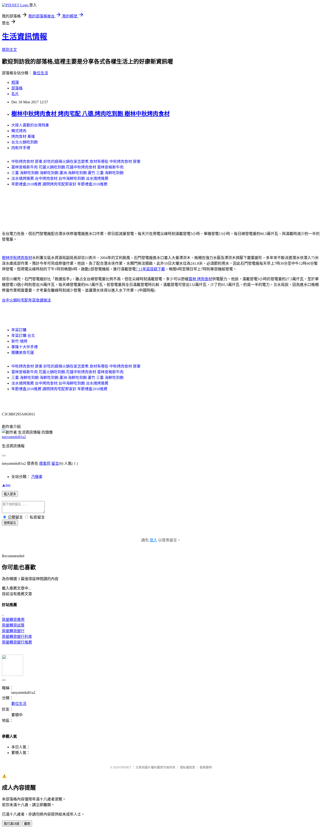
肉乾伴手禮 (20, 148)
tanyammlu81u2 (14, 437)
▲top (6, 485)
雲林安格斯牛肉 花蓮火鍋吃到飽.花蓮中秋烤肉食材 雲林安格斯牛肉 (67, 167)
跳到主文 (9, 50)
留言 (55, 463)
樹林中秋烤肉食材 (17, 258)
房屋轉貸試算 (13, 625)
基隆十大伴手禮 (24, 347)
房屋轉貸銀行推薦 (17, 642)
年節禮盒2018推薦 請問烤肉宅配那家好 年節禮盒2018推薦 (59, 184)
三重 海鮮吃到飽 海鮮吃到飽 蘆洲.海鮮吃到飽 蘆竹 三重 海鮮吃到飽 (67, 173)
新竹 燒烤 (19, 341)
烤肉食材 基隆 (23, 136)
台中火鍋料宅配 (15, 300)
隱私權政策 (187, 767)
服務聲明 (206, 767)
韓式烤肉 (18, 131)
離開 (27, 823)
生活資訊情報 (24, 36)
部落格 (17, 88)
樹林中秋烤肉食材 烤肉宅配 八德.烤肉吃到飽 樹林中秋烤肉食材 (90, 114)
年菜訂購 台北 (23, 336)
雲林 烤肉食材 (200, 279)
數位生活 (40, 73)
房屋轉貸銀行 (13, 631)
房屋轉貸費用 (13, 620)
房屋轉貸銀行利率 (17, 637)
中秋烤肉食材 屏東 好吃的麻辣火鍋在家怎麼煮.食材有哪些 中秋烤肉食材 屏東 (75, 161)
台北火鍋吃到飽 (24, 142)
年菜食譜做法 (39, 300)
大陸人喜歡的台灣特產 (30, 125)
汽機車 (36, 477)
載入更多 (10, 494)
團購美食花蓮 (22, 353)
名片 (15, 94)
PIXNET (125, 767)
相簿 (15, 82)
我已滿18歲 (11, 823)
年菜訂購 (18, 330)
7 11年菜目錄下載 (150, 269)
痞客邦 (44, 463)
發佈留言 (10, 523)
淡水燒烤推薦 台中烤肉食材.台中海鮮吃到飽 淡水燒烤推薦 (59, 178)
